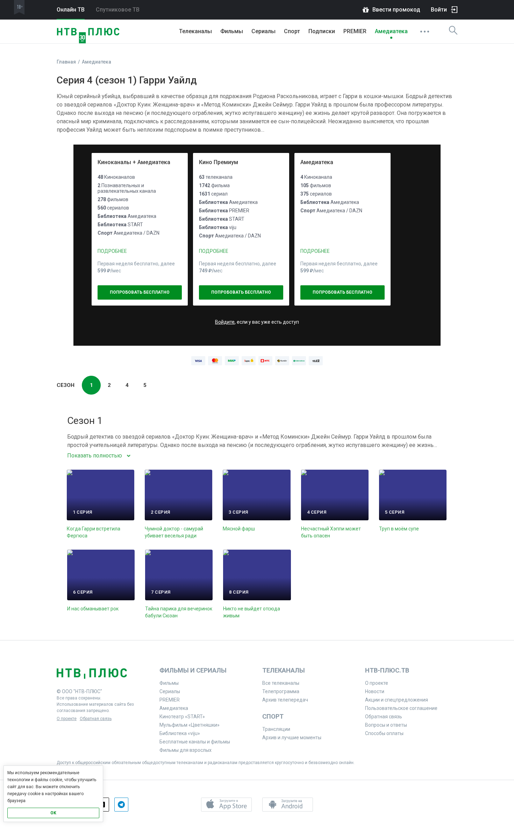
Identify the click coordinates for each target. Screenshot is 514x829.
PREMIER (354, 31)
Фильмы (231, 31)
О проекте (67, 718)
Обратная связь (96, 718)
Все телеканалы (280, 683)
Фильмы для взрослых (185, 750)
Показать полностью (94, 455)
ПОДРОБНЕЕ (112, 251)
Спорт (292, 31)
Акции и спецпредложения (396, 700)
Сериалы (263, 31)
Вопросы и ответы (386, 725)
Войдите (225, 322)
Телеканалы (195, 31)
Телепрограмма (280, 691)
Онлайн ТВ (71, 9)
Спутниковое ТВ (118, 9)
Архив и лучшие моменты (291, 737)
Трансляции (276, 729)
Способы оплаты (384, 733)
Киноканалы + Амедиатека (134, 162)
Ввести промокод (396, 9)
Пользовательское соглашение (401, 708)
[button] (226, 805)
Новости (374, 691)
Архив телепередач (285, 700)
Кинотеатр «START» (182, 716)
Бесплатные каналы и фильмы (194, 741)
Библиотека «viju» (179, 733)
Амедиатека (391, 31)
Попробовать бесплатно (140, 292)
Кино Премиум (218, 162)
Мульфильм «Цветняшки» (189, 725)
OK (53, 812)
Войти (439, 9)
